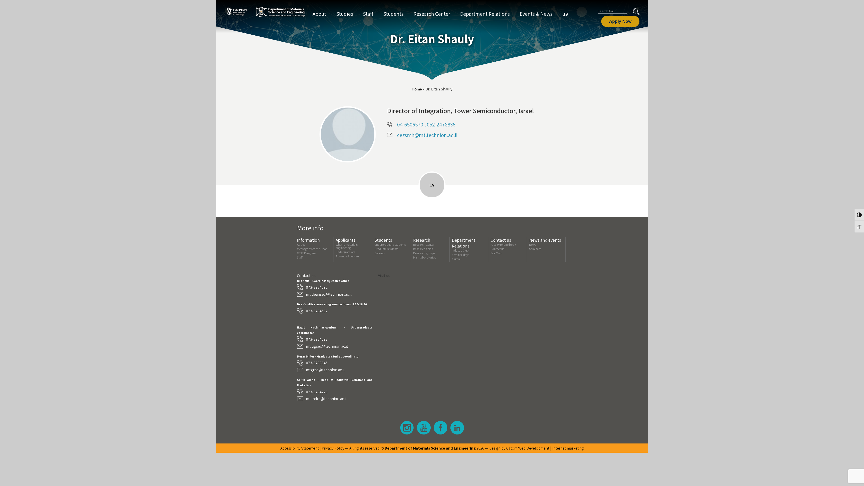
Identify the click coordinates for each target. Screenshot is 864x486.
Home (417, 89)
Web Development (533, 448)
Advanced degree (347, 256)
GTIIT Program (306, 253)
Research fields (423, 248)
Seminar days (460, 254)
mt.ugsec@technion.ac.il (327, 346)
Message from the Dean (312, 248)
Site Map (496, 253)
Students (393, 13)
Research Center (432, 13)
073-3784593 (317, 339)
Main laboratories (424, 257)
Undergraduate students (390, 244)
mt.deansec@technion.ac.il (329, 294)
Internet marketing (568, 448)
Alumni (456, 259)
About (319, 13)
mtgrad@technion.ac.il (325, 369)
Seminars (535, 248)
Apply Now (620, 21)
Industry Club (460, 250)
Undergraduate (345, 252)
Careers (379, 253)
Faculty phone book (503, 244)
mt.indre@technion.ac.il (326, 398)
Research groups (424, 253)
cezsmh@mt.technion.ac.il (427, 135)
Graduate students (386, 248)
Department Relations (485, 13)
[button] (636, 11)
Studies (344, 13)
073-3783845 (317, 362)
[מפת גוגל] (472, 321)
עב (565, 13)
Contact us (497, 248)
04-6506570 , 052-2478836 (426, 124)
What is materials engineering (347, 246)
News (532, 244)
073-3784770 (317, 391)
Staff (368, 13)
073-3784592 (317, 287)
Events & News (536, 13)
